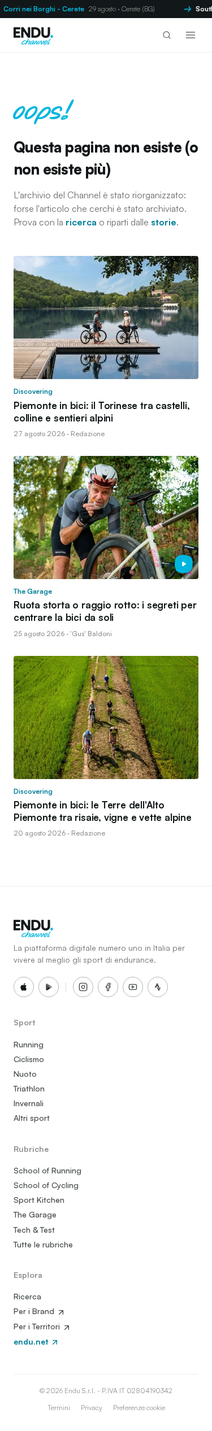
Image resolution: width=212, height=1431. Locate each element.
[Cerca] (167, 35)
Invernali (29, 1103)
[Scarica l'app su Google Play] (48, 987)
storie (163, 222)
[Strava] (158, 987)
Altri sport (32, 1118)
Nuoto (25, 1073)
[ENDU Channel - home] (33, 35)
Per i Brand (35, 1311)
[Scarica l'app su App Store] (24, 987)
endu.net (32, 1341)
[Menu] (190, 35)
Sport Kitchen (39, 1199)
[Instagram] (83, 987)
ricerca (81, 222)
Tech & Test (34, 1229)
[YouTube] (133, 987)
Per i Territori (38, 1326)
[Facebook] (108, 987)
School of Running (47, 1170)
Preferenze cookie (139, 1407)
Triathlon (29, 1088)
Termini (58, 1407)
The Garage (35, 1214)
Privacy (91, 1407)
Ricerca (27, 1296)
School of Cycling (46, 1185)
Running (29, 1044)
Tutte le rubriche (43, 1244)
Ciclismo (29, 1059)
